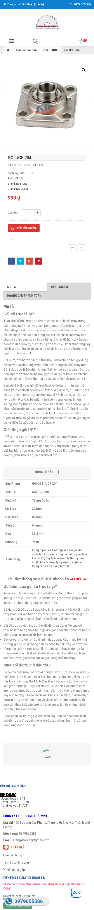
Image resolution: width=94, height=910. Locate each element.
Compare (12, 239)
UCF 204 (19, 178)
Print (40, 165)
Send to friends (21, 165)
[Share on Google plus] (29, 261)
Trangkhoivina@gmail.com (31, 840)
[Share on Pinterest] (38, 261)
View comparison (18, 905)
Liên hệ (39, 4)
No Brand (21, 183)
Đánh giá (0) (59, 287)
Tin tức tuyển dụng (16, 862)
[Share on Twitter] (20, 261)
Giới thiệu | (28, 4)
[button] (12, 41)
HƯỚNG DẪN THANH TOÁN (24, 295)
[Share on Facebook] (11, 261)
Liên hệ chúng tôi (14, 855)
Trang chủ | (14, 4)
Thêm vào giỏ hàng (26, 228)
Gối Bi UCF (50, 50)
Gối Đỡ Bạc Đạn (26, 50)
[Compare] (72, 248)
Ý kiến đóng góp (14, 869)
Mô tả (11, 287)
